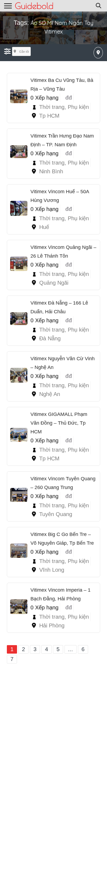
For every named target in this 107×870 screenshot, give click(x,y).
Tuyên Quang (55, 514)
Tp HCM (49, 116)
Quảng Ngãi (53, 283)
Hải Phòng (51, 625)
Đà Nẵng (50, 338)
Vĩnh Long (51, 570)
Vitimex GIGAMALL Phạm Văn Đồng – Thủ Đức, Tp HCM (58, 423)
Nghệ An (49, 394)
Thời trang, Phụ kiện (64, 107)
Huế (44, 227)
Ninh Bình (51, 171)
